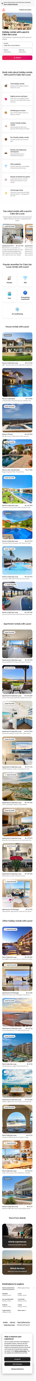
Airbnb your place (25, 10)
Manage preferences (17, 1369)
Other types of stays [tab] (23, 1288)
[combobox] (17, 45)
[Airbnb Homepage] (3, 10)
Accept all (17, 1359)
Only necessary (17, 1364)
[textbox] (10, 52)
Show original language (11, 4)
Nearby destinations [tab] (8, 1288)
